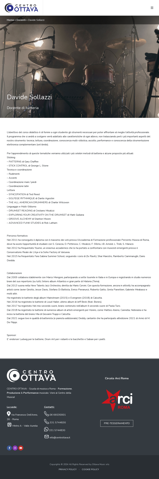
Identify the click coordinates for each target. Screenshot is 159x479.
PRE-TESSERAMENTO (117, 423)
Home (11, 20)
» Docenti (20, 20)
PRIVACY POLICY (68, 469)
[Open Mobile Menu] (152, 8)
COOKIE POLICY (90, 469)
